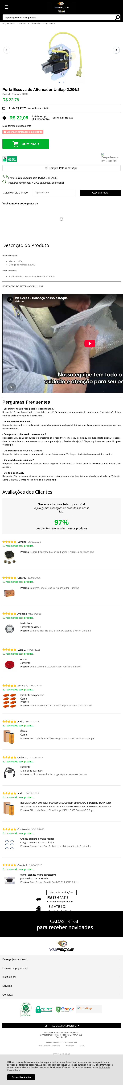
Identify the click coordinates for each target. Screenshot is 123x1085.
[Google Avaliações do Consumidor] (89, 1009)
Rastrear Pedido (20, 959)
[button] (59, 82)
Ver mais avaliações (61, 892)
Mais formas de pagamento (16, 126)
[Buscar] (117, 17)
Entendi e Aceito (21, 1077)
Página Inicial (9, 23)
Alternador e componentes (43, 23)
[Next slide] (116, 50)
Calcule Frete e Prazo (15, 192)
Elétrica (23, 23)
